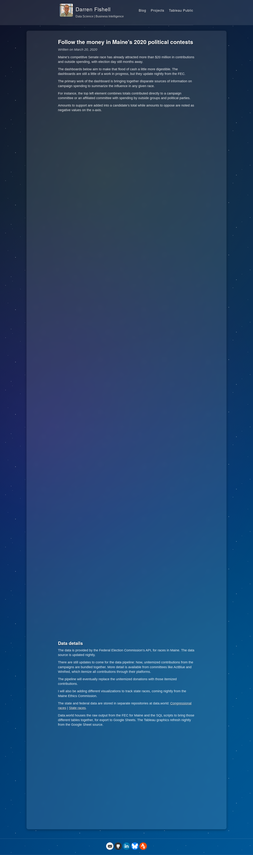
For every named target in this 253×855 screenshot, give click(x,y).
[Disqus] (126, 776)
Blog (142, 10)
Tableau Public (181, 10)
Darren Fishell (93, 9)
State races (77, 708)
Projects (157, 10)
